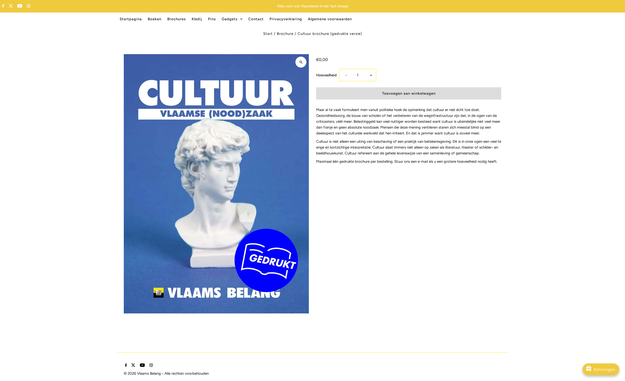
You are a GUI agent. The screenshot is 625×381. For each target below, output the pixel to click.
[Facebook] (2, 6)
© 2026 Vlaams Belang (143, 373)
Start (268, 33)
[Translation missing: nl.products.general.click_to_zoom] (300, 62)
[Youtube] (19, 6)
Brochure (285, 33)
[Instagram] (28, 6)
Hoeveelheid (326, 75)
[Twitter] (10, 6)
